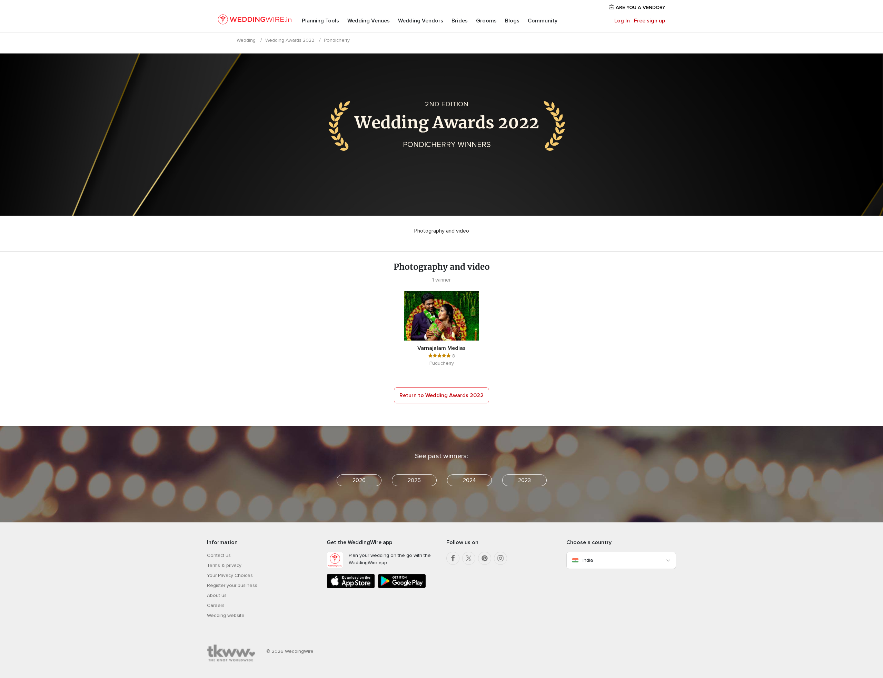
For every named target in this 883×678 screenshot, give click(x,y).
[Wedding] (254, 20)
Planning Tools (320, 20)
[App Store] (351, 587)
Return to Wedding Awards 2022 (441, 395)
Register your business (232, 585)
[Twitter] (468, 558)
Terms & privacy (224, 565)
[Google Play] (402, 587)
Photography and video (441, 230)
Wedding (246, 40)
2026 (359, 480)
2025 (414, 480)
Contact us (219, 555)
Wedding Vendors (420, 20)
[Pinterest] (484, 558)
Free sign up (649, 20)
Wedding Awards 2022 (289, 40)
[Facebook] (452, 558)
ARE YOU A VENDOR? (639, 7)
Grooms (486, 20)
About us (217, 595)
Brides (460, 20)
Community (542, 20)
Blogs (512, 20)
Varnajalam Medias (441, 348)
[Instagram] (500, 558)
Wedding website (226, 615)
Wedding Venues (368, 20)
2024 (469, 480)
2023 (524, 480)
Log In (622, 20)
